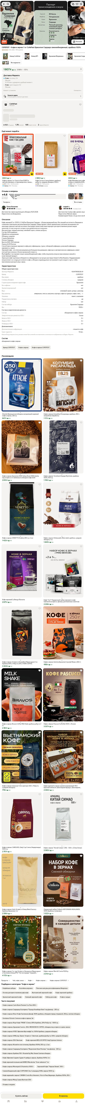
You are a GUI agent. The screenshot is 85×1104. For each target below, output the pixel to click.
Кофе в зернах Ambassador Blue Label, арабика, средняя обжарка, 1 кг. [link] (62, 538)
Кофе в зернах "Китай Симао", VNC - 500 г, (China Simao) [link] (63, 848)
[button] (4, 42)
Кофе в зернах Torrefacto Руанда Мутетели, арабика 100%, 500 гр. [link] (61, 476)
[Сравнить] (73, 4)
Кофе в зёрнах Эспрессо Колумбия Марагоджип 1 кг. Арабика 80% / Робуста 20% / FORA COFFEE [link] (20, 662)
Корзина (59, 1101)
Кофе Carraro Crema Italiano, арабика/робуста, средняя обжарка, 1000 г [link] (48, 181)
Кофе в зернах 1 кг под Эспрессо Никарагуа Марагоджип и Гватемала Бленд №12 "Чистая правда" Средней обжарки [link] (21, 972)
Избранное (42, 1101)
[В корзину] (32, 174)
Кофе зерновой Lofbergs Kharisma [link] (13, 599)
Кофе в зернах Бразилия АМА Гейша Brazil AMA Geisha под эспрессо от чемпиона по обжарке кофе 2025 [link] (20, 476)
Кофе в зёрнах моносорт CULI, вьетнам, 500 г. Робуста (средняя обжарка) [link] (20, 786)
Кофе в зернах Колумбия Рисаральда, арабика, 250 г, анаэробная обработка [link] (62, 415)
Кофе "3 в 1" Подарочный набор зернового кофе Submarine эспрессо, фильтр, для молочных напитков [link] (61, 600)
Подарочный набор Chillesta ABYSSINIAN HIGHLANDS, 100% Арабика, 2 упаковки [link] (62, 910)
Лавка (25, 1101)
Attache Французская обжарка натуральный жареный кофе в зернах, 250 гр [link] (20, 415)
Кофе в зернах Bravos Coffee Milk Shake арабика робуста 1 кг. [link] (21, 724)
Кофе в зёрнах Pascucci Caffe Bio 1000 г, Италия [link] (60, 724)
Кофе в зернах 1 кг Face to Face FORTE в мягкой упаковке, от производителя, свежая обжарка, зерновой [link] (17, 181)
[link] (9, 988)
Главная (8, 1101)
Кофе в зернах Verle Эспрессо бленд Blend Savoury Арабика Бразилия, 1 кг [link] (19, 910)
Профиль (76, 1101)
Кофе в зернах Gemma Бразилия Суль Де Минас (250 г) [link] (62, 662)
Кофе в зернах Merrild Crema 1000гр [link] (56, 971)
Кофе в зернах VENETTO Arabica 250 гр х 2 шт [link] (17, 538)
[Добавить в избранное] (77, 4)
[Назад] (4, 4)
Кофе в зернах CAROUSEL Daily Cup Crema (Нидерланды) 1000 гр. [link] (21, 848)
